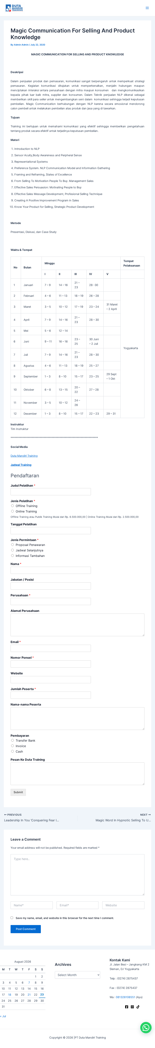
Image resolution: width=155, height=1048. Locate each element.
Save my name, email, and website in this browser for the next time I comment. (65, 918)
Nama (16, 564)
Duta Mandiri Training (24, 456)
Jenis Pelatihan (23, 501)
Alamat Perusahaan (25, 611)
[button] (146, 1027)
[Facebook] (126, 1007)
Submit (18, 792)
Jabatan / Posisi (22, 579)
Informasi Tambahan (30, 556)
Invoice (21, 746)
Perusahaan (20, 595)
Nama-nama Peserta (26, 704)
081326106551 (125, 997)
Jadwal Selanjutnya (29, 550)
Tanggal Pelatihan (24, 524)
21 (29, 994)
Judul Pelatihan (23, 485)
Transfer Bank (25, 740)
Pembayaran (20, 735)
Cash (19, 751)
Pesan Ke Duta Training (28, 759)
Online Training (26, 511)
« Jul (3, 1016)
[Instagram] (132, 1007)
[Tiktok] (138, 1007)
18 (9, 994)
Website (17, 673)
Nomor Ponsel (22, 657)
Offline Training (26, 506)
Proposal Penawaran (30, 545)
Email (16, 642)
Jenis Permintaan (25, 540)
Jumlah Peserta (23, 689)
